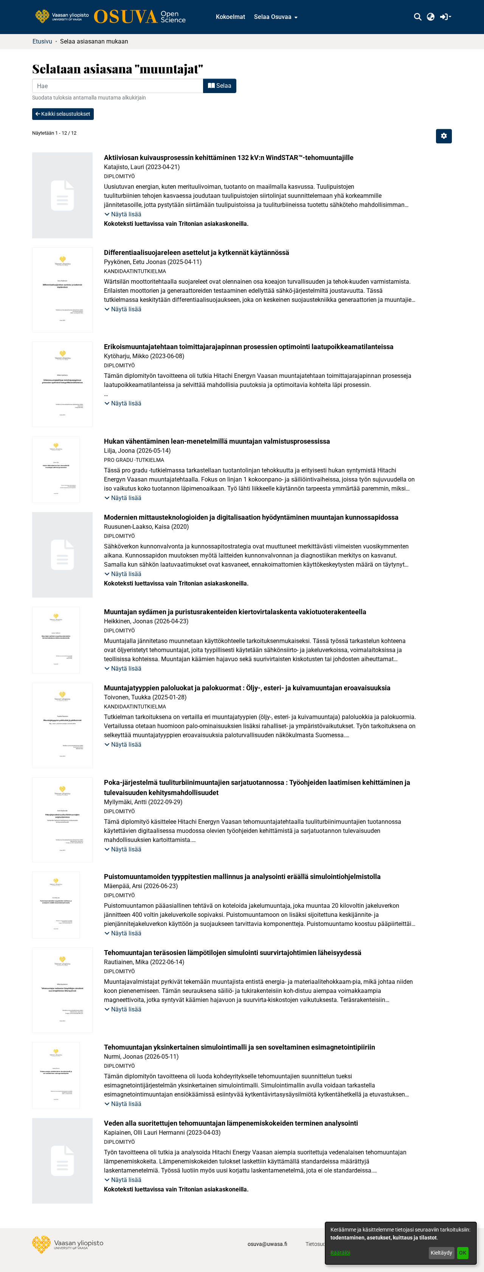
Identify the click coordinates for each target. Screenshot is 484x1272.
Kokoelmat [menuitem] (230, 16)
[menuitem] (275, 17)
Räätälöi (340, 1253)
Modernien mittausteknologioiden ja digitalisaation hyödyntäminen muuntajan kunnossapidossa (251, 517)
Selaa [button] (223, 85)
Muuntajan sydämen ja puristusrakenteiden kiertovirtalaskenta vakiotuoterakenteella (235, 612)
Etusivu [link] (42, 41)
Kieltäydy (441, 1253)
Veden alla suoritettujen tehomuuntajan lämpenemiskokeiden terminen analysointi (231, 1123)
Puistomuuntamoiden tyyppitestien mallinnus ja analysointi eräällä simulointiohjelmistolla (242, 877)
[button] (417, 17)
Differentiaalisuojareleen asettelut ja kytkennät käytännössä (196, 252)
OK (462, 1253)
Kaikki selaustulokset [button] (65, 114)
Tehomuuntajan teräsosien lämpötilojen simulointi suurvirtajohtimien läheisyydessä (232, 953)
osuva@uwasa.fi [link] (267, 1244)
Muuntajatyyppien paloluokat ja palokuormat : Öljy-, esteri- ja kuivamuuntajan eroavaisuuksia (247, 688)
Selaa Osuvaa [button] (273, 16)
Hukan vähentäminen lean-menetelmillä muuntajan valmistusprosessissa (217, 441)
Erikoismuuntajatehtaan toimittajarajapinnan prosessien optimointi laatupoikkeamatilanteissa (249, 347)
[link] (114, 17)
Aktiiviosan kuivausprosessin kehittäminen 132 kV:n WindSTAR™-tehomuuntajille (229, 158)
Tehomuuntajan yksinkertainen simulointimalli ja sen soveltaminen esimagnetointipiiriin (239, 1047)
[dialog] (400, 1243)
